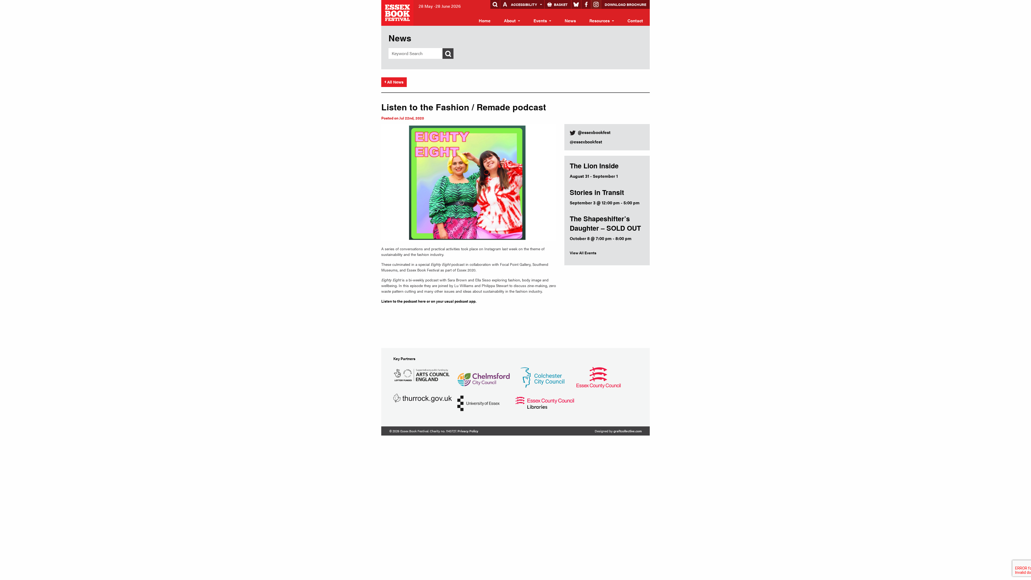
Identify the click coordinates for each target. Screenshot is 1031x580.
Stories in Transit (597, 192)
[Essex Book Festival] (398, 12)
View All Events (583, 252)
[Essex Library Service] (545, 402)
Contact (635, 20)
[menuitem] (484, 21)
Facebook (586, 4)
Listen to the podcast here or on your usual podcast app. (428, 301)
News (570, 20)
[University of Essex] (478, 403)
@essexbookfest (586, 142)
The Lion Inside (594, 166)
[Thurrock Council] (422, 397)
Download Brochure (625, 4)
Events (540, 20)
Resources (599, 20)
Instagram (596, 4)
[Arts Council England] (422, 374)
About (510, 20)
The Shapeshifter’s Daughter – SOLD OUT (605, 223)
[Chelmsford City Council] (483, 377)
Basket (561, 4)
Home (485, 20)
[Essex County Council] (598, 377)
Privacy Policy (468, 431)
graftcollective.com (627, 431)
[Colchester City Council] (542, 377)
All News (395, 82)
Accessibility (524, 4)
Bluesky (576, 4)
